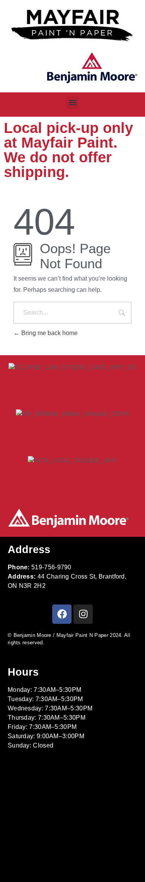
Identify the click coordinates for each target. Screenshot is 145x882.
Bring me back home (49, 333)
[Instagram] (83, 614)
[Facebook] (62, 614)
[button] (72, 102)
